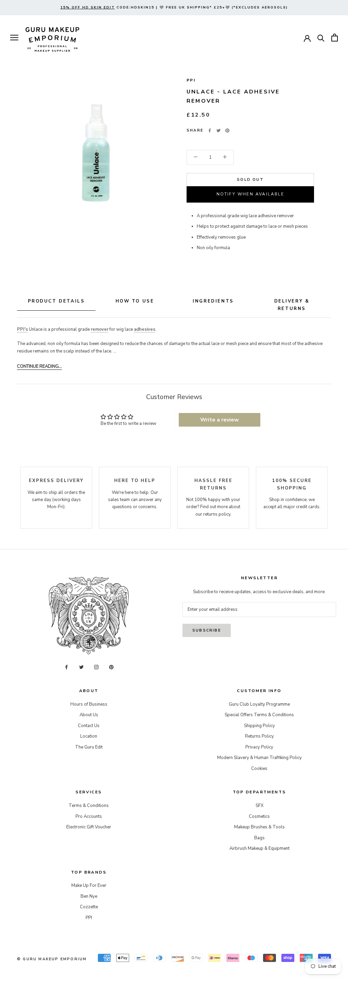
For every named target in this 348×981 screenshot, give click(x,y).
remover (99, 329)
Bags (259, 838)
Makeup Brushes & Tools (259, 827)
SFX (259, 806)
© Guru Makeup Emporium (52, 959)
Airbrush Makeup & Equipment (259, 848)
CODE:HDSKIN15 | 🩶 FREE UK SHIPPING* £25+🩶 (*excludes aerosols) (174, 7)
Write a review (219, 420)
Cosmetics (259, 816)
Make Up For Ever (88, 885)
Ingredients (213, 301)
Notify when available (250, 194)
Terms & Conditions (89, 806)
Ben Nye (89, 896)
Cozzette (89, 907)
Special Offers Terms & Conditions (259, 715)
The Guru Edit (89, 747)
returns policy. (217, 514)
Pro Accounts (88, 816)
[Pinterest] (227, 130)
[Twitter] (218, 130)
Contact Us (89, 726)
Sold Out (250, 179)
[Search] (321, 37)
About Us (89, 715)
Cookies (259, 768)
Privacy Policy (259, 747)
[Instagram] (96, 667)
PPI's (22, 329)
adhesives (144, 329)
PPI (191, 80)
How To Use (135, 301)
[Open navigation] (14, 37)
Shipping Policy (259, 726)
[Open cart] (334, 37)
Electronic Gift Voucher (88, 827)
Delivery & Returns (292, 304)
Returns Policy (259, 736)
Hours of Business (88, 704)
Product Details (56, 301)
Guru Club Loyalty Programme (259, 704)
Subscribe (206, 630)
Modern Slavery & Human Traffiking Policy (259, 758)
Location (88, 736)
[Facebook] (210, 130)
